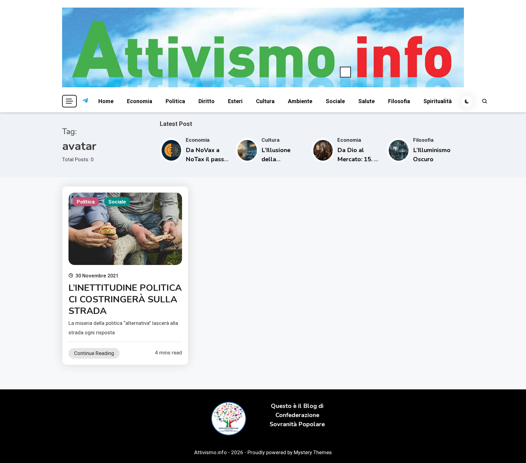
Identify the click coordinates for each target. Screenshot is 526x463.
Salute (366, 101)
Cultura (265, 101)
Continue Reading (94, 353)
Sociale (335, 101)
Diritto (206, 101)
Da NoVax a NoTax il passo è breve (207, 159)
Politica (175, 101)
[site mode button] (466, 101)
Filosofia (399, 101)
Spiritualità (437, 101)
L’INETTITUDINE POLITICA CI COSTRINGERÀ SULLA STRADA (125, 299)
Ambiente (300, 101)
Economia (139, 101)
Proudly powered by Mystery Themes (289, 452)
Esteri (235, 101)
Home (106, 101)
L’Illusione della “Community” (280, 159)
